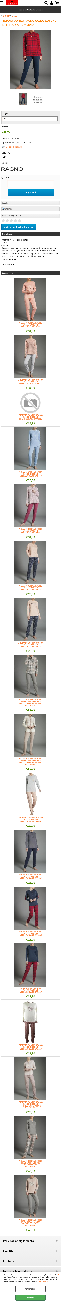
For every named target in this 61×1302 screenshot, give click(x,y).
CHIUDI (59, 1274)
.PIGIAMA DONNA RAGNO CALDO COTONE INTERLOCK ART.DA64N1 (30, 819)
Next (58, 59)
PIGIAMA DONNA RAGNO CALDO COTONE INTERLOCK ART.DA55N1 (30, 876)
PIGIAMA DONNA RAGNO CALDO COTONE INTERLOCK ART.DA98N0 (30, 933)
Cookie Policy (43, 1281)
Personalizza (30, 1288)
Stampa (8, 208)
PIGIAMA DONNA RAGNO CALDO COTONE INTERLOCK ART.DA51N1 (30, 474)
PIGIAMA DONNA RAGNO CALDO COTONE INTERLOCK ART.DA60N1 (30, 531)
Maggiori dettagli (14, 146)
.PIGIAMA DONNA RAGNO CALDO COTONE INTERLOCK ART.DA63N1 (30, 644)
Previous (3, 59)
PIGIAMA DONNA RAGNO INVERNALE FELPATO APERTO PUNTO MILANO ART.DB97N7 (30, 702)
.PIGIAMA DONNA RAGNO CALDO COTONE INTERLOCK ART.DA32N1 (30, 1047)
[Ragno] (12, 172)
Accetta (30, 1297)
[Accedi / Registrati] (52, 2)
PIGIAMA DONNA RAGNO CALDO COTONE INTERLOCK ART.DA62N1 (30, 587)
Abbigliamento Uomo (30, 9)
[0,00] (57, 2)
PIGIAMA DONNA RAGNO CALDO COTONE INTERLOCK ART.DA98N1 (30, 990)
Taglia (5, 113)
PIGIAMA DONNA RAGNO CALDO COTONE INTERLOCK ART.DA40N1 (30, 325)
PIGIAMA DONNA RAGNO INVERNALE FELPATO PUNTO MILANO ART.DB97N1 (30, 1163)
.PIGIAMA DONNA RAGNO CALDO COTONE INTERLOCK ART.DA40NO (30, 417)
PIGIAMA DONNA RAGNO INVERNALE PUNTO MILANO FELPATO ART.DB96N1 (30, 1222)
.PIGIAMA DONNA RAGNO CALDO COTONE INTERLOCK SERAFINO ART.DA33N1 (30, 1105)
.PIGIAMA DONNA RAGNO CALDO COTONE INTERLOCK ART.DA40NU (30, 381)
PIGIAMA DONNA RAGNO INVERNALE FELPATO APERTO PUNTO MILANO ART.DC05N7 (30, 761)
